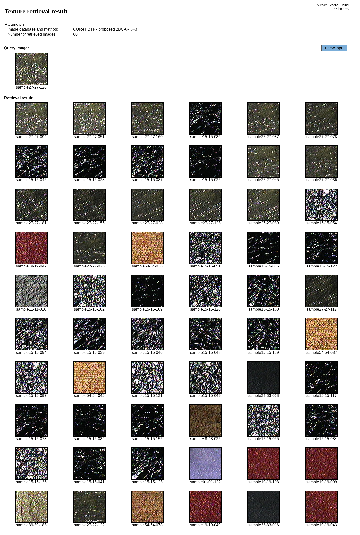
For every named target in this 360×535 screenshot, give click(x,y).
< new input (334, 48)
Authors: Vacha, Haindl (333, 5)
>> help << (341, 9)
